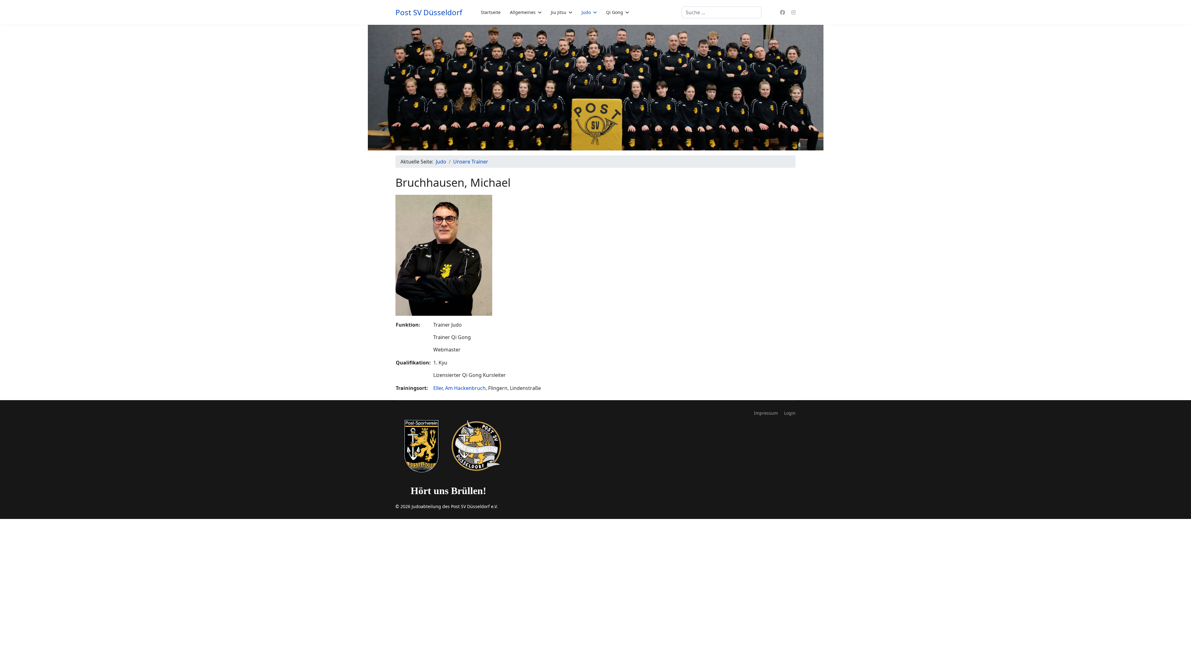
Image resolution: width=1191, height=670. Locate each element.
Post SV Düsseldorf (428, 12)
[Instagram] (793, 12)
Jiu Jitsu (558, 12)
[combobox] (721, 12)
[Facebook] (782, 12)
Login (790, 413)
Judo (586, 12)
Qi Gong (614, 12)
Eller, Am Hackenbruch (459, 388)
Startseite (491, 12)
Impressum (766, 413)
